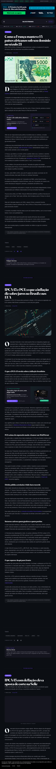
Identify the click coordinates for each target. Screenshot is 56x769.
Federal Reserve (10, 635)
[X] (14, 251)
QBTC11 (16, 1)
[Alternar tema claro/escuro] (46, 21)
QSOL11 (26, 1)
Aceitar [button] (13, 765)
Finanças (8, 31)
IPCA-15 (27, 635)
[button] (51, 1)
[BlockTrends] (28, 21)
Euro (13, 246)
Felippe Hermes (9, 52)
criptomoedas (9, 583)
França (19, 246)
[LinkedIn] (17, 251)
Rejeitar (18, 765)
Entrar (50, 21)
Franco (26, 246)
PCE (38, 635)
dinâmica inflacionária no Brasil (22, 425)
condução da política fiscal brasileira (31, 511)
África (8, 246)
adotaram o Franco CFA (33, 158)
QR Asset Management (7, 1)
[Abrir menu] (4, 21)
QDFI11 (32, 1)
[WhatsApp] (21, 251)
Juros (33, 635)
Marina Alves (8, 305)
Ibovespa (20, 635)
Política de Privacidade (6, 765)
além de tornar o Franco (26, 147)
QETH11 (21, 1)
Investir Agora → (45, 1)
